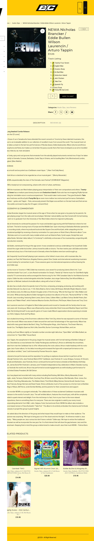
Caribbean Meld (81, 473)
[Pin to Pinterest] (66, 112)
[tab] (39, 122)
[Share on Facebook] (55, 112)
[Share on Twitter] (61, 112)
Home (7, 23)
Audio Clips (16, 23)
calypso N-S (47, 471)
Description (39, 123)
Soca (19, 473)
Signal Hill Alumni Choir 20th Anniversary (52, 468)
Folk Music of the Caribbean (50, 472)
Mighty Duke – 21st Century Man (19, 510)
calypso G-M (18, 513)
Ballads (74, 471)
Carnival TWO (18, 468)
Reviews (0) (55, 123)
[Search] (80, 7)
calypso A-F (19, 471)
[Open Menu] (85, 7)
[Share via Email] (72, 112)
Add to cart (68, 96)
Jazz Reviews (71, 107)
